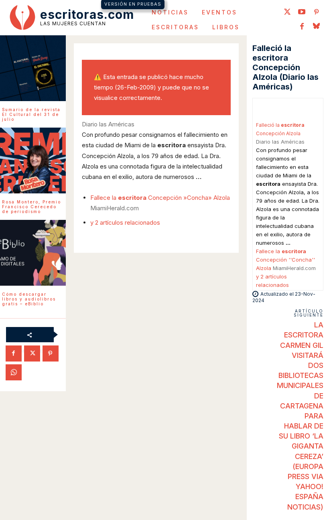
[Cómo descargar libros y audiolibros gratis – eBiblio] (33, 253)
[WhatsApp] (14, 372)
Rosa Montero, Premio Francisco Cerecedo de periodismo (31, 206)
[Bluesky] (316, 27)
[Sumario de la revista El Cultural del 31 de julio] (33, 68)
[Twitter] (287, 12)
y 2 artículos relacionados (125, 222)
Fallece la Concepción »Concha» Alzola (160, 197)
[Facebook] (301, 27)
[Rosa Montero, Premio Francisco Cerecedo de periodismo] (33, 160)
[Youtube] (301, 12)
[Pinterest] (316, 12)
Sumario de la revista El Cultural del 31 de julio (31, 114)
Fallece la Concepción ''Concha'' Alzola (285, 259)
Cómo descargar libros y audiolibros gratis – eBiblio (29, 299)
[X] (32, 353)
